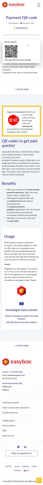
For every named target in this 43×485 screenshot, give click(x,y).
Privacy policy (8, 426)
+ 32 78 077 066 (15, 372)
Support (17, 470)
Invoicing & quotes (10, 403)
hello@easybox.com (16, 375)
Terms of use (8, 436)
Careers (25, 466)
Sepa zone (15, 157)
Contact (8, 466)
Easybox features (10, 413)
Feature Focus (21, 28)
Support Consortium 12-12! (18, 112)
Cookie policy (8, 421)
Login (34, 466)
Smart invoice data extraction (15, 408)
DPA (4, 431)
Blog (17, 466)
